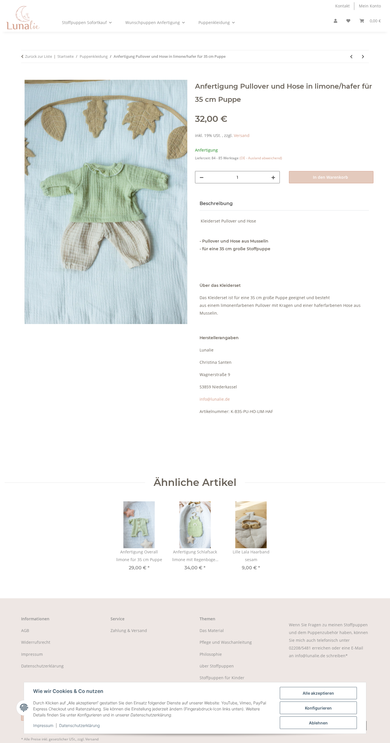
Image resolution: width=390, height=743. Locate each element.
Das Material (212, 630)
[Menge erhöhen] (273, 177)
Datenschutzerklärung (79, 725)
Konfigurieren (318, 708)
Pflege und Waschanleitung (226, 642)
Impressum (43, 725)
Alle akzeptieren (318, 693)
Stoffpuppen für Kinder (222, 677)
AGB (25, 630)
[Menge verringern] (201, 177)
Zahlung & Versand (128, 630)
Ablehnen (318, 722)
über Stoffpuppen (217, 666)
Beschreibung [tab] (216, 203)
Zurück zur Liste (38, 56)
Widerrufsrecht (35, 642)
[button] (335, 21)
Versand (242, 135)
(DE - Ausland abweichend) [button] (261, 158)
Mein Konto (370, 6)
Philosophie (211, 654)
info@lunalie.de (215, 399)
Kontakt (342, 6)
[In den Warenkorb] (25, 76)
